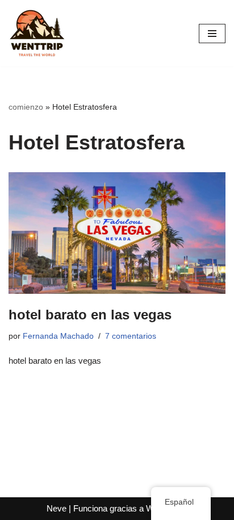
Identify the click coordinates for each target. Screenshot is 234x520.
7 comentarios (130, 336)
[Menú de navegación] (212, 33)
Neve (56, 508)
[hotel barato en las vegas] (117, 233)
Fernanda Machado (58, 336)
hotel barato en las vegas (90, 314)
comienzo (26, 106)
